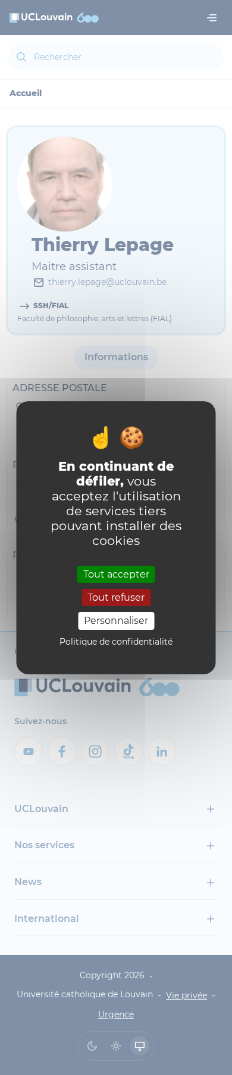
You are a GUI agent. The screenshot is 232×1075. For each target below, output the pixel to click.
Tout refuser (116, 597)
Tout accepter (116, 574)
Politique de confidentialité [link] (116, 641)
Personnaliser (116, 620)
